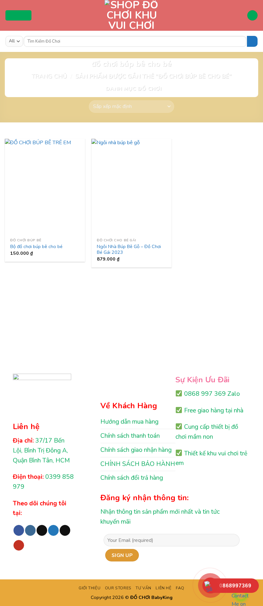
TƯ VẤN (143, 588)
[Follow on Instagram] (30, 530)
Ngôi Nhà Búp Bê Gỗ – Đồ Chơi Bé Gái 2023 (129, 249)
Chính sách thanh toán (130, 436)
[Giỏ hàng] (252, 15)
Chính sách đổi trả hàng (131, 478)
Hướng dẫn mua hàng (129, 422)
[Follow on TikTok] (42, 530)
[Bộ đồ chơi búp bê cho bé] (45, 187)
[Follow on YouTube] (18, 545)
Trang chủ (49, 76)
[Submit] (252, 41)
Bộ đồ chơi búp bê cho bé (36, 247)
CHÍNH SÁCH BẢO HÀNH (137, 464)
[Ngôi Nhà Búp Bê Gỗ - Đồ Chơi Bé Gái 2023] (131, 187)
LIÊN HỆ (163, 588)
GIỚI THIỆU (89, 588)
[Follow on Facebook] (18, 530)
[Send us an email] (65, 530)
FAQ (180, 588)
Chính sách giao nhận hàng (136, 450)
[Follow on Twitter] (53, 530)
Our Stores (118, 588)
